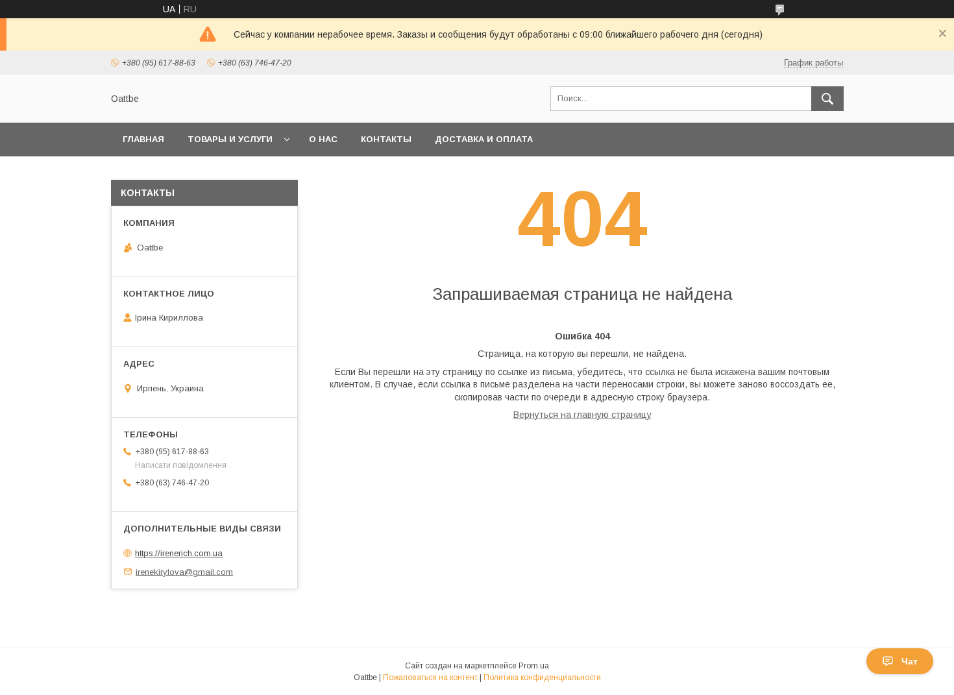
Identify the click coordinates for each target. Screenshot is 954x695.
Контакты (386, 139)
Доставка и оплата (484, 139)
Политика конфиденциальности (542, 677)
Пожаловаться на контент (430, 677)
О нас (323, 139)
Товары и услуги (230, 139)
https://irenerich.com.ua (179, 553)
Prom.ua (534, 665)
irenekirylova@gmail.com (184, 571)
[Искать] (827, 98)
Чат (909, 661)
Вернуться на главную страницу (582, 414)
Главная (143, 139)
